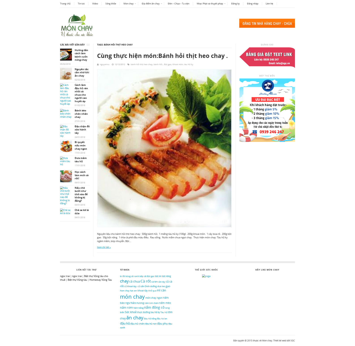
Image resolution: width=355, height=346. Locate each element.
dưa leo (161, 286)
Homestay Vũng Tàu (100, 279)
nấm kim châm (152, 303)
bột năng (166, 276)
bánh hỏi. (158, 64)
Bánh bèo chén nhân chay (81, 114)
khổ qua (152, 290)
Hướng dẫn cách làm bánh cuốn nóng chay (81, 55)
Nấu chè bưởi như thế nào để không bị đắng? (81, 194)
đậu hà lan (162, 318)
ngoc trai (77, 276)
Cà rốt (146, 281)
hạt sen (133, 290)
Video (95, 3)
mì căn (161, 290)
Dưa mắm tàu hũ (81, 160)
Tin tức (81, 3)
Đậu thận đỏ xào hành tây (82, 130)
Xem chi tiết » (104, 247)
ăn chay (134, 317)
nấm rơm (126, 307)
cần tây (161, 282)
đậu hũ (125, 323)
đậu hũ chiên (137, 323)
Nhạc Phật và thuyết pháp (210, 3)
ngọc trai (65, 276)
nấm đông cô (154, 307)
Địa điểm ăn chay (151, 3)
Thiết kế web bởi (281, 340)
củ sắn (141, 286)
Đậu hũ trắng (150, 318)
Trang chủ (65, 3)
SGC (292, 340)
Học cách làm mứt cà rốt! (82, 175)
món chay (132, 296)
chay (124, 281)
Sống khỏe (110, 3)
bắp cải (143, 276)
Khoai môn (178, 64)
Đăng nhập (252, 3)
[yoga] (206, 276)
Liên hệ (269, 3)
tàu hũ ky (188, 64)
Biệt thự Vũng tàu (77, 279)
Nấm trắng (138, 308)
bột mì (158, 276)
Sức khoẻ (130, 312)
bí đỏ (122, 276)
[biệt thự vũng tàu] (267, 141)
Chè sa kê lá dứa (82, 212)
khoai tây (143, 290)
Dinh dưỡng (151, 286)
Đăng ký (235, 3)
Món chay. (267, 340)
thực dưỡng (143, 312)
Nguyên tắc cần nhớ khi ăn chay (82, 72)
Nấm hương (137, 303)
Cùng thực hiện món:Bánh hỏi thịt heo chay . (162, 56)
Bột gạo (167, 64)
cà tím (154, 281)
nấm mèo (165, 303)
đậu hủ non (151, 323)
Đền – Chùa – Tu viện (178, 3)
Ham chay (124, 290)
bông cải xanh (132, 276)
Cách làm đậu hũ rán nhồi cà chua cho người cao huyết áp (81, 93)
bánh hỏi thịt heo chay (142, 64)
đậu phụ (162, 323)
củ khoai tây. (130, 286)
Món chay (128, 3)
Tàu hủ (163, 312)
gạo (168, 286)
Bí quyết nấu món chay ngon (81, 145)
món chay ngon (154, 297)
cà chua (134, 281)
